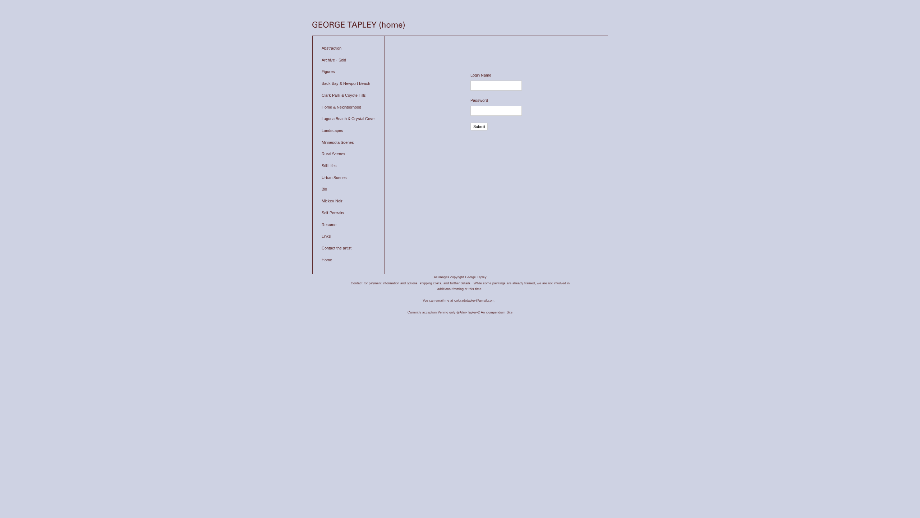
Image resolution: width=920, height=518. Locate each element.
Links (326, 236)
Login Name (480, 75)
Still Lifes (329, 166)
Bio (324, 189)
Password (479, 100)
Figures (328, 71)
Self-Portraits (333, 213)
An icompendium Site (496, 312)
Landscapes (332, 130)
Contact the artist (336, 248)
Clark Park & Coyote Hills (344, 95)
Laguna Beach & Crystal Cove (348, 118)
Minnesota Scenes (338, 142)
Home (327, 260)
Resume (329, 225)
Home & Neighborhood (341, 107)
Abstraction (331, 48)
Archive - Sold (334, 60)
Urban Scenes (334, 177)
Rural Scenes (333, 154)
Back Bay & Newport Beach (346, 83)
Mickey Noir (332, 201)
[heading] (358, 26)
